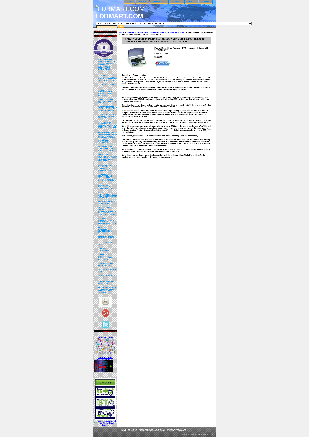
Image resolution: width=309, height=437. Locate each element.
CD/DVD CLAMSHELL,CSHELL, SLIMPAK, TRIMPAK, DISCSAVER (106, 93)
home (129, 2)
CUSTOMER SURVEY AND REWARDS (105, 264)
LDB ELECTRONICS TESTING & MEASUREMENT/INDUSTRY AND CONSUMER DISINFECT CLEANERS (107, 211)
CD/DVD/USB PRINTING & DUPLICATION (106, 202)
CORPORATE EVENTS (106, 237)
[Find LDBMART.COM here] (105, 306)
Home (121, 32)
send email (176, 2)
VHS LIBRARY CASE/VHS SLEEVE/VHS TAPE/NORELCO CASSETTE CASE (107, 168)
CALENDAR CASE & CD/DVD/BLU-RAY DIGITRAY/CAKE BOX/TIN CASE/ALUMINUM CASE (107, 124)
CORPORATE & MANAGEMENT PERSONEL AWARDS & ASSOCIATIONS (106, 257)
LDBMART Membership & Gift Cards (107, 276)
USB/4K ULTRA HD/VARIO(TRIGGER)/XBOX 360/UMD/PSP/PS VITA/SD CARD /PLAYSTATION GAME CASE (107, 158)
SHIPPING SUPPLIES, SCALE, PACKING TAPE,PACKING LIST (105, 186)
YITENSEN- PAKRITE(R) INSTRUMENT (106, 282)
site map (191, 2)
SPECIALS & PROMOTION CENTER (107, 270)
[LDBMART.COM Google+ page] (105, 314)
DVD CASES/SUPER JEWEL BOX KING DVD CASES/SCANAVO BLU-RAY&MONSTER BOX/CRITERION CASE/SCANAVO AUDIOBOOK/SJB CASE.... (106, 65)
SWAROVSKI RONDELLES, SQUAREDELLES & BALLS (105, 230)
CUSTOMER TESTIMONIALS (103, 249)
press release (158, 2)
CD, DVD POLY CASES (106, 85)
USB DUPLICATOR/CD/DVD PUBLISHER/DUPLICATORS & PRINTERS (155, 32)
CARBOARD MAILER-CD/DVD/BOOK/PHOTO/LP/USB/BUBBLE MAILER (107, 101)
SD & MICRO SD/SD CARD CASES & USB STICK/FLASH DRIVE (105, 148)
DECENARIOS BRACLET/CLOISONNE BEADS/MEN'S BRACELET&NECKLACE (107, 221)
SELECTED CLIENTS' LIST (105, 243)
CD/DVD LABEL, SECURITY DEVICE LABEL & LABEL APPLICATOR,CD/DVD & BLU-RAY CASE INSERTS (107, 178)
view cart (205, 2)
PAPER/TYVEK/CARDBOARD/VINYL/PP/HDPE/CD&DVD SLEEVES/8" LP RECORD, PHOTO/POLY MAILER (107, 108)
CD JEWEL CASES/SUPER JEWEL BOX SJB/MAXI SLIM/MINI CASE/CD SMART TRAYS (107, 78)
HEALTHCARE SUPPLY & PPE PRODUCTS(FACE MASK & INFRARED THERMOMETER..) (107, 290)
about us (142, 2)
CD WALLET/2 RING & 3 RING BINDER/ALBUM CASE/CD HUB (107, 116)
